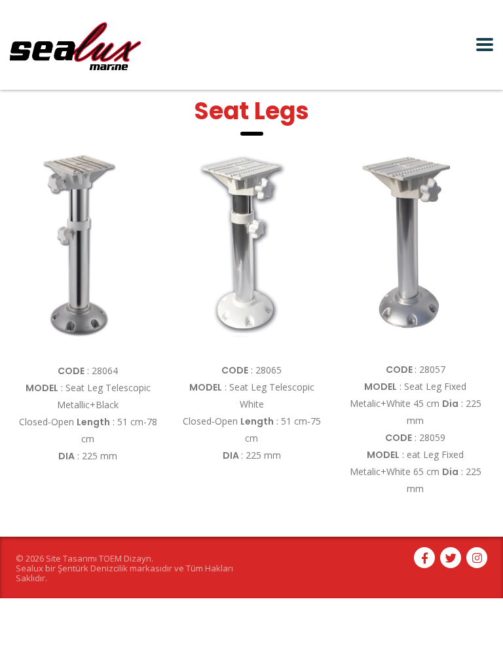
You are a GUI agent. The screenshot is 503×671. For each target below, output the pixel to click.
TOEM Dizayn (125, 558)
